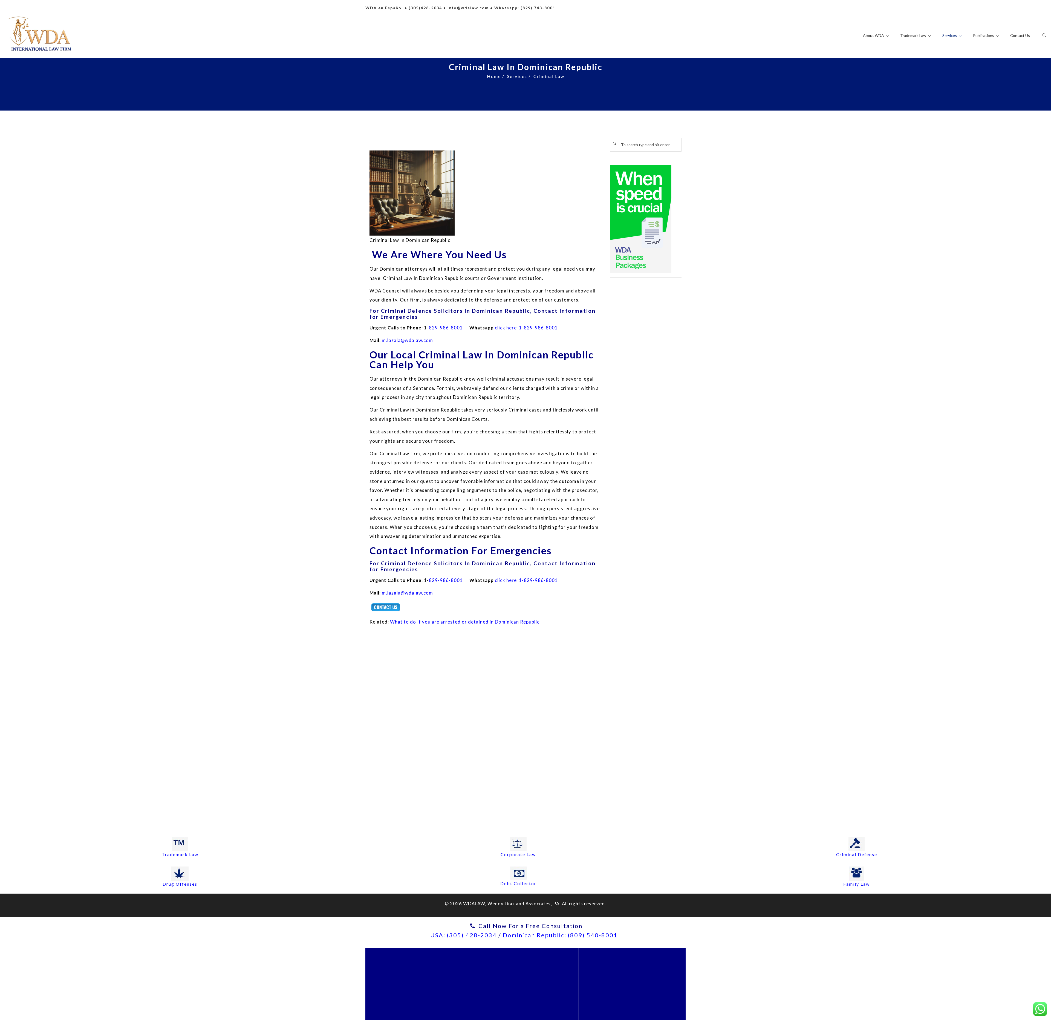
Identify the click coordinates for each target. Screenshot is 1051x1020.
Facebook (600, 980)
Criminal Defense (856, 854)
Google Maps (662, 980)
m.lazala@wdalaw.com (407, 340)
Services (517, 76)
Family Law (856, 883)
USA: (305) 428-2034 (463, 935)
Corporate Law (518, 854)
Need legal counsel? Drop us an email (419, 989)
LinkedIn (635, 989)
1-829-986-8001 (538, 328)
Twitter (629, 980)
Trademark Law (180, 854)
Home (494, 76)
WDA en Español (384, 7)
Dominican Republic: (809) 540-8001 (560, 935)
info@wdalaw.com (468, 7)
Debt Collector (518, 883)
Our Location (528, 968)
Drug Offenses (180, 883)
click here (506, 328)
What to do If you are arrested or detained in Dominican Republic (464, 622)
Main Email (421, 967)
